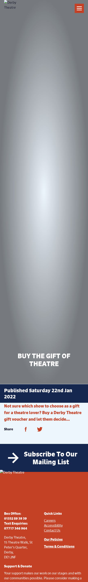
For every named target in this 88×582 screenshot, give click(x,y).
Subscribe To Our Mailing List (50, 458)
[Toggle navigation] (79, 8)
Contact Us (52, 530)
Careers (50, 520)
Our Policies (53, 539)
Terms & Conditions (59, 546)
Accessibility (53, 525)
